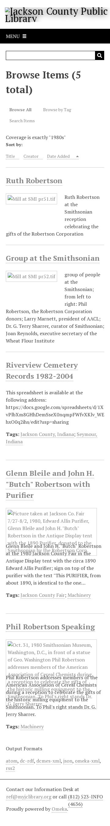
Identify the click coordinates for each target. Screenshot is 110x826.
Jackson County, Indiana (47, 434)
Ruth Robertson (34, 180)
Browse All (20, 109)
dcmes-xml (48, 760)
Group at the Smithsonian (53, 258)
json (67, 760)
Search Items (22, 120)
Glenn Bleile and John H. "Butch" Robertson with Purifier (50, 484)
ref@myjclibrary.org (28, 796)
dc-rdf (27, 760)
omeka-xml (87, 760)
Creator (31, 156)
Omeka (59, 808)
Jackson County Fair (42, 595)
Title (10, 156)
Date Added (59, 156)
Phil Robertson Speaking (50, 626)
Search (99, 55)
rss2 (10, 768)
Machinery (79, 595)
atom (11, 760)
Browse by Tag (57, 109)
